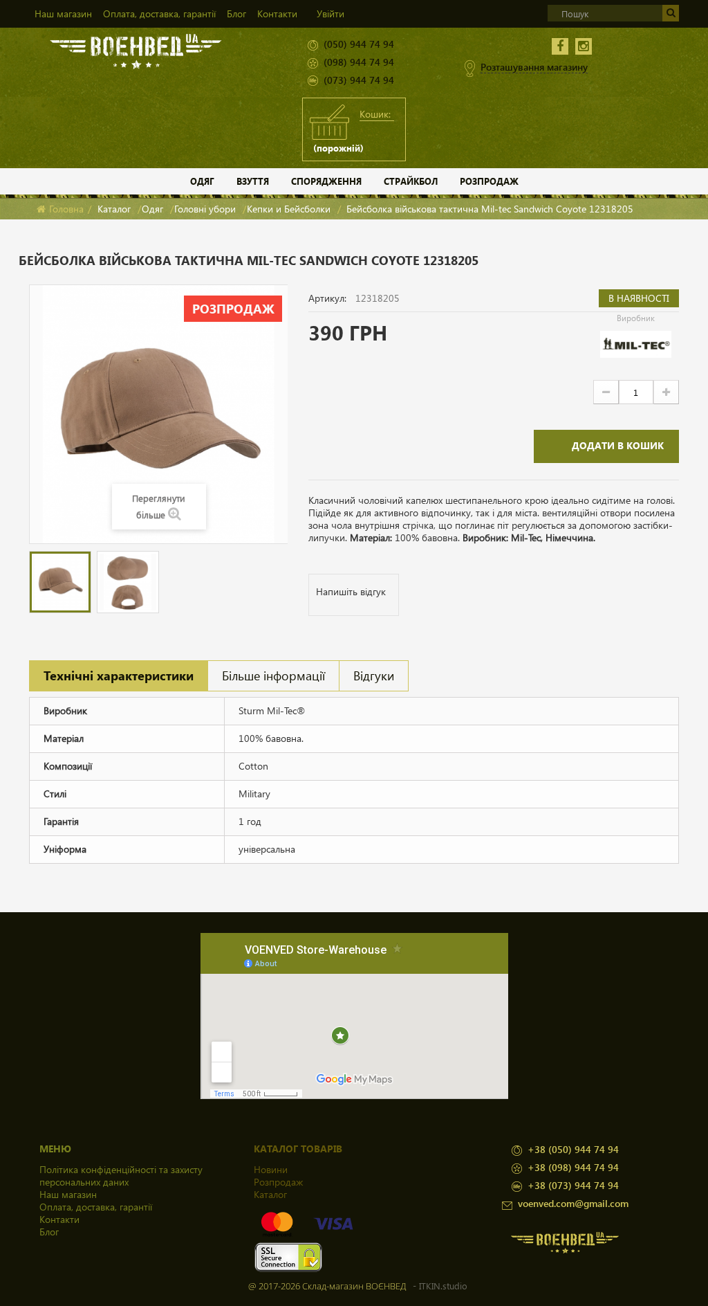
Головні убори (205, 208)
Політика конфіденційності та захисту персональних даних (121, 1175)
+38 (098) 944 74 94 (573, 1167)
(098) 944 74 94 (359, 62)
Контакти (277, 13)
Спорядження (326, 181)
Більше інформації (273, 675)
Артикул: (327, 298)
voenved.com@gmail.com (573, 1203)
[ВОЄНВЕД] (136, 50)
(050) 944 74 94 (359, 44)
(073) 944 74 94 (359, 80)
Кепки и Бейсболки (288, 208)
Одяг (202, 181)
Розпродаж (489, 181)
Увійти (330, 13)
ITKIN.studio (443, 1285)
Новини (271, 1169)
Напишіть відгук (351, 591)
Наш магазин (63, 13)
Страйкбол (411, 181)
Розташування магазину (534, 66)
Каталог (114, 208)
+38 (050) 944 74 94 (573, 1149)
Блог (236, 13)
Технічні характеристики (119, 675)
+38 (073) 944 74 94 (573, 1185)
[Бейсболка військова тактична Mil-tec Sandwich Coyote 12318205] (60, 582)
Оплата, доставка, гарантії (159, 13)
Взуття (252, 181)
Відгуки (373, 675)
